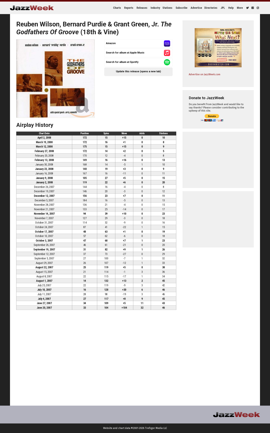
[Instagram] (257, 8)
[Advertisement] (218, 160)
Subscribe (181, 7)
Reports (128, 7)
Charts (117, 7)
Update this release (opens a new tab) (138, 71)
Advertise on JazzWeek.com (204, 74)
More (240, 7)
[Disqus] (96, 356)
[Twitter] (247, 8)
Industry (155, 7)
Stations (167, 7)
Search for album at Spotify (122, 62)
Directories (210, 7)
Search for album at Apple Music (125, 52)
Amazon (111, 43)
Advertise (196, 7)
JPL (223, 7)
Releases (142, 7)
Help (231, 7)
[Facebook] (252, 8)
